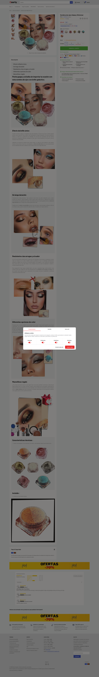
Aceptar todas (70, 347)
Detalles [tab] (49, 329)
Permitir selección (59, 347)
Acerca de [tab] (67, 329)
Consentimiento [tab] (31, 329)
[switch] (29, 342)
